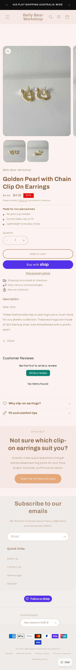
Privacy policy (42, 654)
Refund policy (24, 654)
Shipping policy (40, 659)
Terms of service (62, 654)
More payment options (38, 273)
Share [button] (10, 341)
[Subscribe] (65, 536)
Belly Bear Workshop (36, 649)
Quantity (8, 233)
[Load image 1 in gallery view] (14, 151)
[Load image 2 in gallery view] (38, 151)
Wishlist (12, 583)
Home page (14, 575)
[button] (7, 17)
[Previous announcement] (7, 5)
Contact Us (14, 567)
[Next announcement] (69, 5)
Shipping (22, 200)
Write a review (38, 373)
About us (12, 558)
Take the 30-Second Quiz (38, 478)
